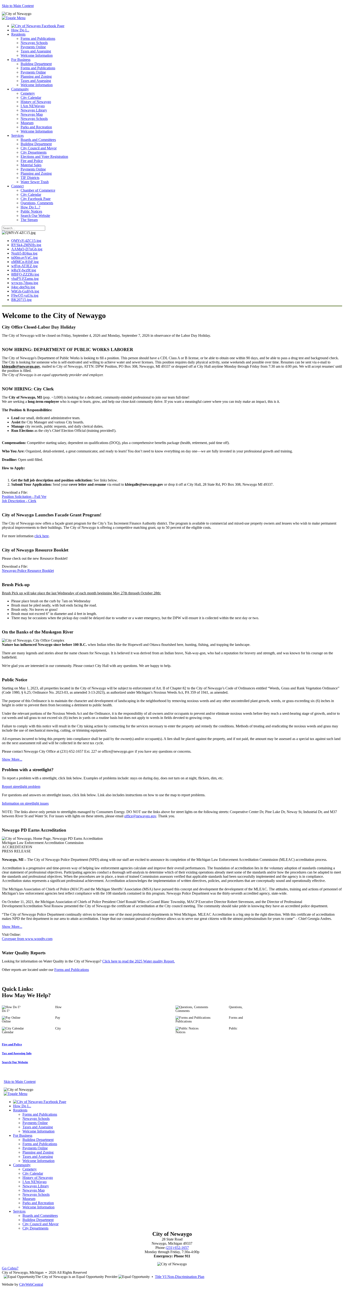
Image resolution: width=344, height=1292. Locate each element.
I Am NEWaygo (33, 106)
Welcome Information (37, 55)
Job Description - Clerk (19, 501)
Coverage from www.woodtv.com (27, 939)
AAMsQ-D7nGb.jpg (26, 249)
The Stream (29, 220)
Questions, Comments (37, 203)
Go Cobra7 (10, 1268)
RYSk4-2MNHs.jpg (26, 245)
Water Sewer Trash (35, 182)
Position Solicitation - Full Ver (24, 497)
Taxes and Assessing (36, 51)
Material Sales (31, 165)
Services (17, 135)
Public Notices (31, 211)
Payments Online (33, 47)
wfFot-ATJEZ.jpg (24, 266)
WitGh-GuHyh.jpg (25, 291)
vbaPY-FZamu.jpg (25, 279)
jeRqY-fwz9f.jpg (23, 270)
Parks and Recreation (36, 127)
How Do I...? (30, 207)
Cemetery (28, 93)
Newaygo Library (34, 110)
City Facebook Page (36, 199)
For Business (20, 60)
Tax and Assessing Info (17, 1053)
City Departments (34, 152)
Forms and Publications (38, 39)
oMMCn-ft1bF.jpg (25, 262)
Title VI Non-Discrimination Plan (179, 1277)
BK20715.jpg (21, 300)
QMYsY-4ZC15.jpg (26, 241)
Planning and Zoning (36, 76)
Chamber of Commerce (38, 190)
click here (41, 536)
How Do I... (20, 30)
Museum (27, 123)
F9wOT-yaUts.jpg (24, 295)
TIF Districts (30, 178)
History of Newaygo (36, 102)
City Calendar (31, 98)
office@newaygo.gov (140, 816)
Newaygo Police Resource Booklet (28, 571)
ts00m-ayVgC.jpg (24, 257)
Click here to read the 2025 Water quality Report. (138, 961)
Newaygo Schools (34, 43)
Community (20, 89)
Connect (17, 186)
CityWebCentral (31, 1284)
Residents (18, 34)
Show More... (12, 759)
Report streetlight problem (21, 787)
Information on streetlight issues (25, 803)
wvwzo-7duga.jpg (24, 283)
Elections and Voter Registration (44, 157)
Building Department (36, 64)
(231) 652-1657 (177, 1248)
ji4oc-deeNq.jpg (23, 287)
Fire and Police (32, 161)
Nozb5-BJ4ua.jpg (24, 253)
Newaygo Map (32, 114)
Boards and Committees (38, 140)
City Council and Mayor (39, 148)
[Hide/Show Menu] (14, 18)
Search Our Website (35, 216)
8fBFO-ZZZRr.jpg (25, 274)
